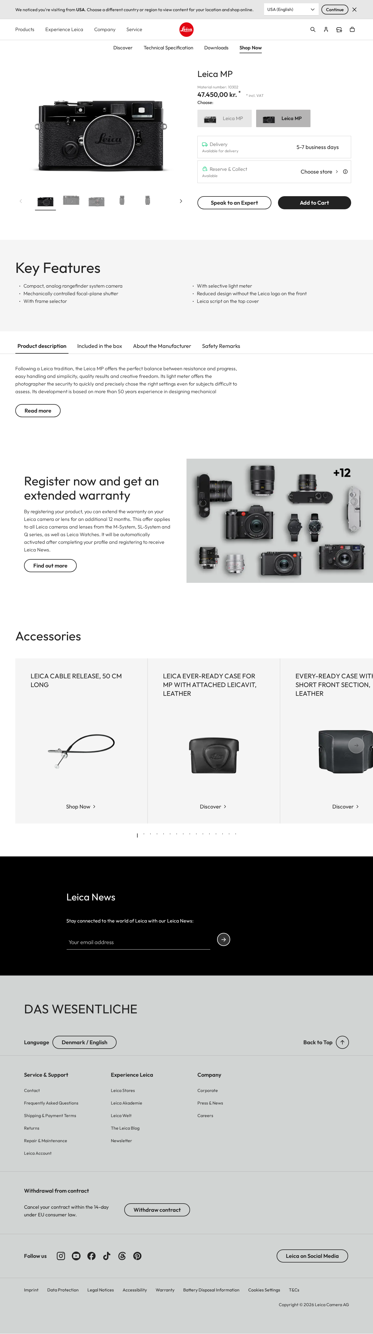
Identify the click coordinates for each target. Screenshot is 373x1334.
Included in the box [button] (99, 345)
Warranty (165, 1290)
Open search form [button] (312, 29)
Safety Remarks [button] (221, 345)
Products (24, 29)
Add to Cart (314, 202)
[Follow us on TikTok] (106, 1256)
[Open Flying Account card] (326, 29)
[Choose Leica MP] (224, 118)
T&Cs (294, 1290)
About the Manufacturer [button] (162, 345)
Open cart (352, 29)
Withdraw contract (157, 1209)
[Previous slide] (20, 201)
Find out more (50, 565)
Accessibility (135, 1290)
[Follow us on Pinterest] (137, 1256)
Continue (335, 9)
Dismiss (354, 9)
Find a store (339, 29)
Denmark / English (84, 1042)
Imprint (31, 1290)
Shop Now (78, 806)
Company (105, 29)
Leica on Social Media (312, 1255)
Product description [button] (41, 345)
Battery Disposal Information (211, 1290)
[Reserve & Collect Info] (345, 171)
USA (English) (280, 9)
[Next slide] (181, 201)
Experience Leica (64, 29)
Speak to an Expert (234, 202)
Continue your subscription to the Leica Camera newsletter (223, 939)
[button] (45, 201)
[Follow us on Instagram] (60, 1256)
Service (134, 29)
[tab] (137, 835)
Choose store (316, 171)
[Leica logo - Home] (186, 29)
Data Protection (63, 1290)
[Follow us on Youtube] (76, 1256)
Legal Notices (100, 1290)
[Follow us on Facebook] (91, 1256)
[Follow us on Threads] (122, 1256)
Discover (210, 806)
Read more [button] (38, 410)
